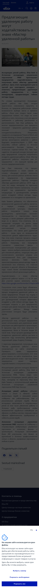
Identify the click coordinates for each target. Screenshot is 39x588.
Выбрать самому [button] (19, 571)
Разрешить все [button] (19, 584)
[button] (33, 530)
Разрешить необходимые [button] (19, 577)
